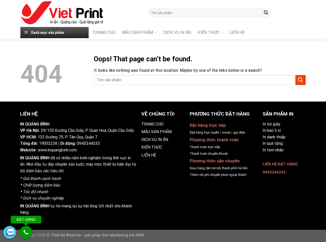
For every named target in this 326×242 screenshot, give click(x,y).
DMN (139, 235)
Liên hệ (237, 32)
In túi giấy (271, 124)
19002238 (48, 143)
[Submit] (266, 12)
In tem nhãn (273, 150)
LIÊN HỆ (148, 155)
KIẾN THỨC (208, 32)
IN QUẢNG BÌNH (34, 157)
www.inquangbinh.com (57, 150)
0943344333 (88, 143)
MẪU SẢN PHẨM (137, 32)
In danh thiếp (274, 137)
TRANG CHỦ (103, 32)
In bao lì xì (272, 130)
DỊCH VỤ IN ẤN (177, 32)
